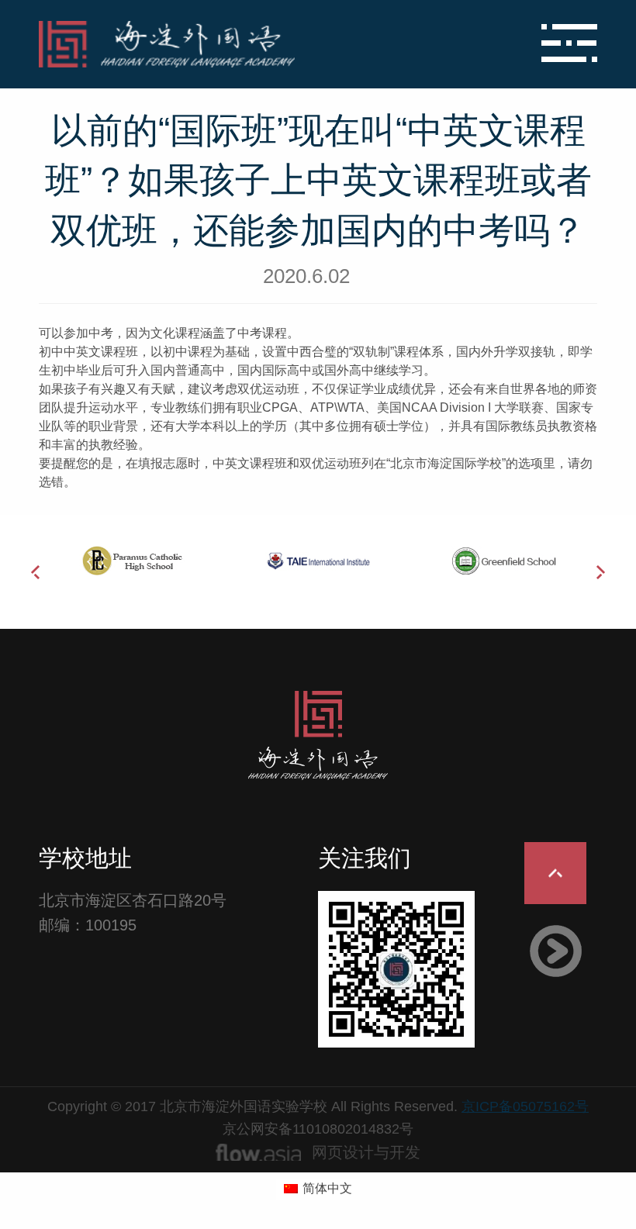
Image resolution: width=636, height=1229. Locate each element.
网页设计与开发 (366, 1152)
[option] (132, 560)
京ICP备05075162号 (525, 1106)
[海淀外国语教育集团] (225, 44)
